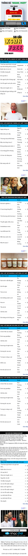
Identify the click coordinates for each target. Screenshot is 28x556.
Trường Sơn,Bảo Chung (19, 216)
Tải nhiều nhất (21, 26)
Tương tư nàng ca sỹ (6, 357)
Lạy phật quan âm (5, 231)
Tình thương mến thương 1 (7, 216)
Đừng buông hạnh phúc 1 (7, 146)
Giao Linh (18, 312)
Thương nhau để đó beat (7, 138)
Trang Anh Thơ (18, 351)
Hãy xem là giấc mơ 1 (6, 88)
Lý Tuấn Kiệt (19, 203)
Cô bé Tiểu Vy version (6, 331)
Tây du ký (3, 307)
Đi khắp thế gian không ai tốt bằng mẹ (8, 92)
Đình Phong (19, 76)
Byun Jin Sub (19, 336)
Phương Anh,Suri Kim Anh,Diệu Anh (19, 163)
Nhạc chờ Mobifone (21, 28)
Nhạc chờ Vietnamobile (21, 31)
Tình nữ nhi (3, 292)
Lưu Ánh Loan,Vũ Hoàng (19, 237)
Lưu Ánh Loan (18, 370)
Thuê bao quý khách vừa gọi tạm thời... (10, 465)
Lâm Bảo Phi (19, 222)
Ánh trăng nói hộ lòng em (7, 317)
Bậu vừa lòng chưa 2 (6, 142)
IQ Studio (19, 302)
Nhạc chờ (18, 226)
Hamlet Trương (19, 138)
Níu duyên (3, 501)
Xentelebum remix (5, 226)
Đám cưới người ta (6, 486)
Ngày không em (4, 129)
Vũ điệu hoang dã (5, 72)
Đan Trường (19, 331)
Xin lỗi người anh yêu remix (8, 83)
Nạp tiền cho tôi (5, 478)
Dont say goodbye (5, 336)
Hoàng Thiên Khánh (19, 363)
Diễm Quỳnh (19, 146)
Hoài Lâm (20, 69)
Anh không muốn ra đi (6, 298)
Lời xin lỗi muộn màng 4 (7, 489)
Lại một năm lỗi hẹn (6, 495)
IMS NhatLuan (20, 88)
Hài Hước (20, 79)
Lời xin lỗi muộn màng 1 (7, 483)
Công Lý (19, 92)
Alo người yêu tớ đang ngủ (7, 79)
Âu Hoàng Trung (19, 280)
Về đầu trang (14, 530)
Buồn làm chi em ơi (5, 69)
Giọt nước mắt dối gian (6, 280)
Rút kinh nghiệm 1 (5, 203)
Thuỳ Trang (18, 231)
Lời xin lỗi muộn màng (7, 492)
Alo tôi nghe (3, 286)
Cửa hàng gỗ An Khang (6, 150)
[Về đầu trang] (26, 554)
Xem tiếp (25, 96)
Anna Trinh (20, 72)
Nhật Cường (19, 357)
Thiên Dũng (18, 83)
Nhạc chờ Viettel (6, 28)
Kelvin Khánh (19, 298)
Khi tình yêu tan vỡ (5, 369)
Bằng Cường (19, 243)
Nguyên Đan (19, 129)
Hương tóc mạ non (5, 351)
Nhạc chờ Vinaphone (7, 31)
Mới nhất (7, 26)
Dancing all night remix (6, 345)
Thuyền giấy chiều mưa (6, 222)
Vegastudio (20, 65)
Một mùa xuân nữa (5, 237)
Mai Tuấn (18, 345)
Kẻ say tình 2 (4, 75)
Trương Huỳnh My (19, 317)
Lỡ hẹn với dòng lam (6, 155)
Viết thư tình (3, 311)
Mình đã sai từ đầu (5, 134)
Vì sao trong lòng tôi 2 (6, 209)
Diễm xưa (3, 362)
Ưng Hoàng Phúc (19, 209)
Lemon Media (19, 151)
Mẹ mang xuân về (5, 163)
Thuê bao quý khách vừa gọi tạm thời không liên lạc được (8, 65)
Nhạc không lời (19, 292)
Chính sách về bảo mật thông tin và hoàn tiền (14, 553)
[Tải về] (27, 65)
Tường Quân (19, 134)
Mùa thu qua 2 (4, 242)
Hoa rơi (2, 302)
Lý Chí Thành (19, 307)
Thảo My (19, 142)
